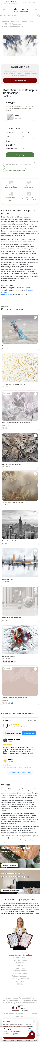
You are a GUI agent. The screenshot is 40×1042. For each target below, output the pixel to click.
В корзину (20, 155)
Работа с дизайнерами (20, 979)
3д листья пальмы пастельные (12, 502)
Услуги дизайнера (20, 973)
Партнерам (20, 968)
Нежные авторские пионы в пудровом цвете (17, 422)
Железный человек (8, 656)
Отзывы (20, 984)
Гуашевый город (7, 579)
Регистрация (31, 2)
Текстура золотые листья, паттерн (13, 384)
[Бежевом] (6, 703)
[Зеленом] (9, 703)
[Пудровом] (6, 428)
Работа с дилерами (20, 976)
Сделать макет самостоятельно (19, 164)
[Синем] (12, 703)
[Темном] (15, 662)
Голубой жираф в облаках (11, 346)
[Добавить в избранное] (35, 317)
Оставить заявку (20, 80)
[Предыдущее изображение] (4, 41)
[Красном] (9, 662)
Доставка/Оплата (20, 958)
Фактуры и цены (20, 960)
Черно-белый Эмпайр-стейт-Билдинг (14, 541)
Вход (24, 2)
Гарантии (20, 981)
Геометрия (28, 288)
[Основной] (3, 428)
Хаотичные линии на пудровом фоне (14, 697)
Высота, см (25, 132)
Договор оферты (20, 971)
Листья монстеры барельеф (11, 464)
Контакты (20, 963)
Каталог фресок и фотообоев (20, 955)
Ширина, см (10, 132)
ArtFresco (20, 776)
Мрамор (4, 292)
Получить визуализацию (15, 170)
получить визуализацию (11, 890)
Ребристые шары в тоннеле (11, 618)
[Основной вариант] (6, 662)
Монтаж (20, 965)
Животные (29, 290)
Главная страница (20, 952)
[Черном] (12, 662)
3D (23, 288)
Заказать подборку (9, 865)
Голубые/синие (6, 295)
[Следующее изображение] (36, 41)
